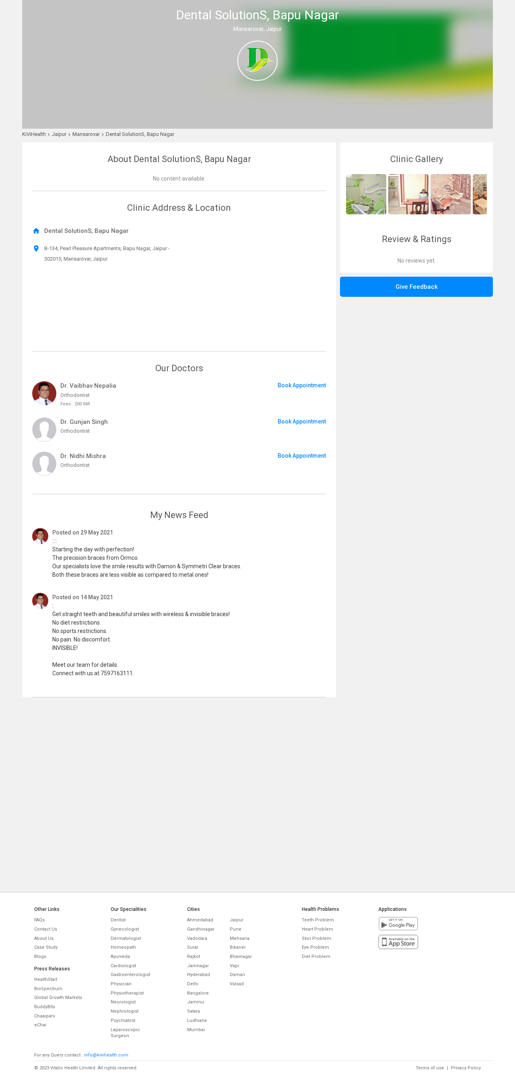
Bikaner (238, 947)
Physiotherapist (127, 993)
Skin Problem (316, 938)
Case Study (46, 947)
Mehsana (239, 938)
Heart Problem (317, 929)
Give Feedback (417, 286)
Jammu (195, 1002)
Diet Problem (316, 956)
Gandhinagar (200, 929)
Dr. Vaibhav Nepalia (88, 385)
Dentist (118, 920)
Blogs (40, 956)
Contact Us (45, 929)
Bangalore (198, 993)
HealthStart (45, 979)
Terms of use (430, 1068)
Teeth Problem (318, 920)
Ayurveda (120, 956)
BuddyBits (44, 1006)
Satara (193, 1011)
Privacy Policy (466, 1068)
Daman (237, 974)
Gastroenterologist (130, 974)
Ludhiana (197, 1020)
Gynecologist (125, 929)
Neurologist (123, 1002)
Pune (235, 929)
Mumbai (196, 1029)
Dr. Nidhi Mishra (83, 456)
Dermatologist (126, 938)
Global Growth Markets (58, 997)
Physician (121, 984)
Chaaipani (44, 1016)
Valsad (237, 984)
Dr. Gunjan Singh (84, 421)
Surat (192, 947)
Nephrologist (124, 1011)
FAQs (39, 920)
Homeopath (123, 947)
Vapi (234, 965)
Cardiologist (123, 965)
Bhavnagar (241, 956)
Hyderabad (198, 974)
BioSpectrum (48, 988)
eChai (40, 1025)
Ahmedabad (200, 920)
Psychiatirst (123, 1020)
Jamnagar (198, 965)
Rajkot (193, 956)
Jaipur (236, 920)
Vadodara (197, 938)
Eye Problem (315, 947)
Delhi (192, 984)
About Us (44, 938)
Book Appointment (302, 385)
